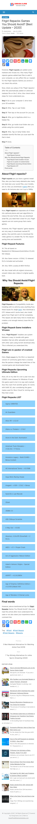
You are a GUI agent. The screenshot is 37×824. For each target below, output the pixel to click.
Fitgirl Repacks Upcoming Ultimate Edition (19, 164)
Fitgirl (9, 630)
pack (20, 310)
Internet (5, 17)
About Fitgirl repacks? (12, 153)
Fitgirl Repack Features (13, 155)
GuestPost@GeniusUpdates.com (18, 818)
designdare (7, 31)
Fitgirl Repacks (9, 633)
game (25, 187)
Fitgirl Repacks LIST (12, 166)
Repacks (20, 633)
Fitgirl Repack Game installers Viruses (18, 159)
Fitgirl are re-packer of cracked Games (18, 161)
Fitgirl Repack (19, 630)
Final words (8, 168)
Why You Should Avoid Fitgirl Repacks (17, 157)
